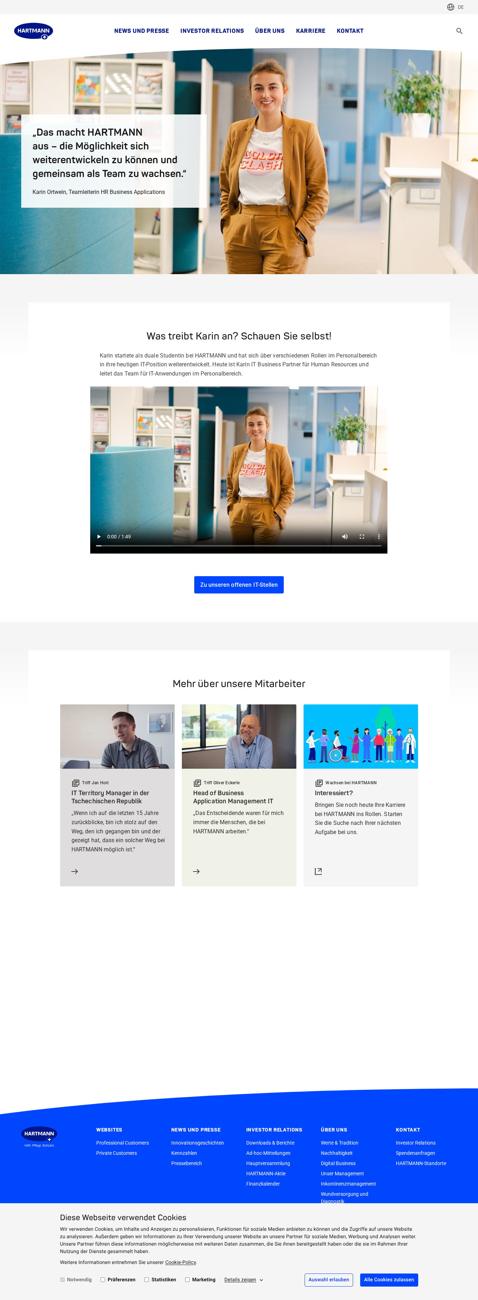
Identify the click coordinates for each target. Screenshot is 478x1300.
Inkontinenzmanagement (348, 1184)
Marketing (203, 1280)
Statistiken (163, 1280)
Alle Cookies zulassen (389, 1280)
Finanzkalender (263, 1184)
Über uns (269, 31)
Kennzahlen (184, 1153)
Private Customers (116, 1153)
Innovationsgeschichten (197, 1143)
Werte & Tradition (339, 1143)
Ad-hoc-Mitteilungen (268, 1153)
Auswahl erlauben (329, 1280)
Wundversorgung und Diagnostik (344, 1197)
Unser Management (342, 1173)
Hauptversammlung (268, 1163)
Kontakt (350, 31)
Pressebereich (186, 1163)
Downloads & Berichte (270, 1143)
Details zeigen (240, 1280)
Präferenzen (122, 1280)
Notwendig (79, 1280)
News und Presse (141, 31)
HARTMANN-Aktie (266, 1173)
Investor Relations (212, 31)
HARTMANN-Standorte (421, 1163)
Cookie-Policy (180, 1262)
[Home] (33, 31)
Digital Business (338, 1163)
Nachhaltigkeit (337, 1153)
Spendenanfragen (415, 1153)
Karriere (311, 31)
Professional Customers (122, 1143)
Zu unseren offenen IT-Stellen (239, 584)
